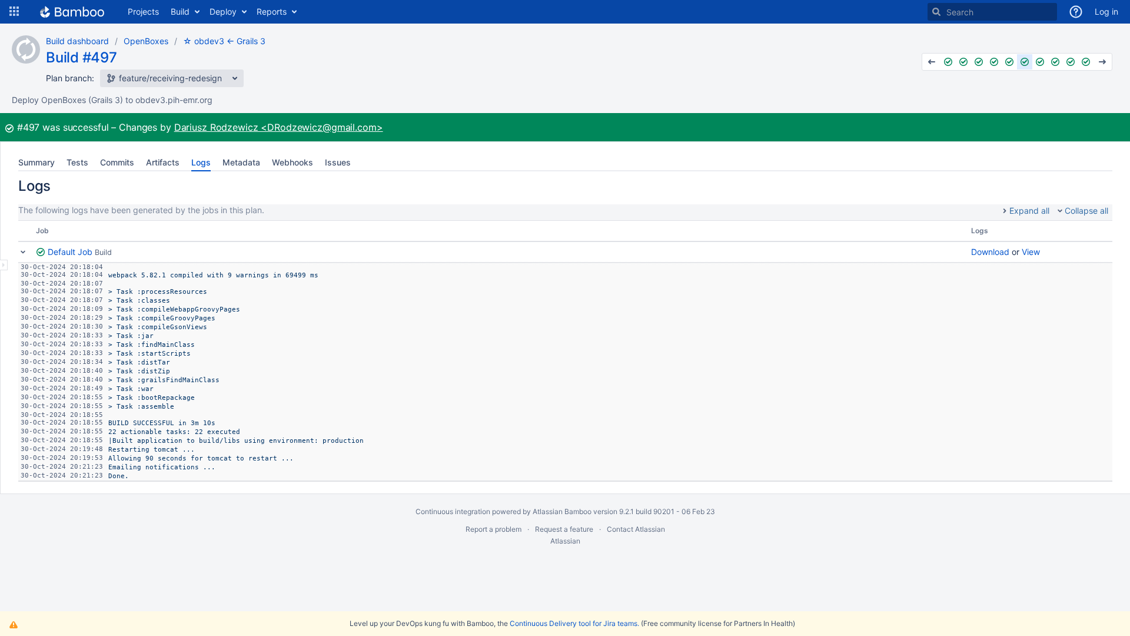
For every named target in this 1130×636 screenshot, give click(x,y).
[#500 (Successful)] (1070, 61)
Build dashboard (77, 41)
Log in (1106, 11)
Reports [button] (272, 11)
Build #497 (81, 57)
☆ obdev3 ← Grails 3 (224, 41)
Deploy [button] (223, 11)
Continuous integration (453, 511)
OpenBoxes (146, 41)
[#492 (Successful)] (948, 61)
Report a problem (493, 529)
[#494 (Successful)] (978, 61)
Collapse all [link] (1086, 211)
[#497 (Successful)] (1024, 61)
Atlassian (565, 540)
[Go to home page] (72, 12)
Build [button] (180, 11)
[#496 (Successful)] (1009, 61)
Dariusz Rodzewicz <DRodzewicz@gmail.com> (278, 127)
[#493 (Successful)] (963, 61)
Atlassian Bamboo (562, 511)
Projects (143, 11)
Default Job (70, 252)
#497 (28, 127)
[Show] (4, 265)
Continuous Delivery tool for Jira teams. (574, 623)
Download (990, 252)
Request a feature (564, 529)
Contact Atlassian (636, 529)
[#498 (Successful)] (1040, 61)
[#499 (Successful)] (1055, 61)
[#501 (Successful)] (1086, 61)
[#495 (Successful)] (994, 61)
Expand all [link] (1029, 211)
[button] (14, 12)
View (1031, 252)
